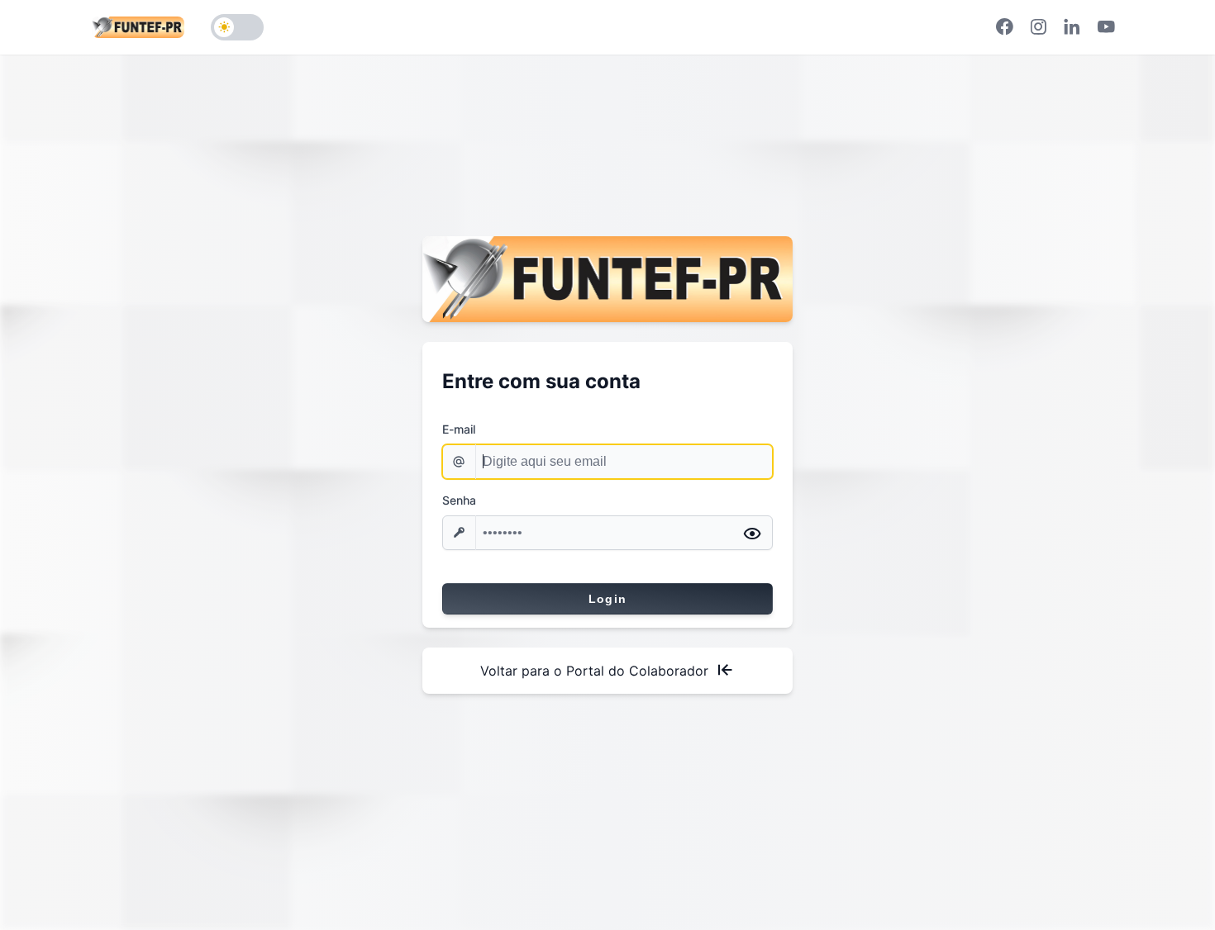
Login (607, 598)
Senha (459, 500)
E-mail (458, 429)
